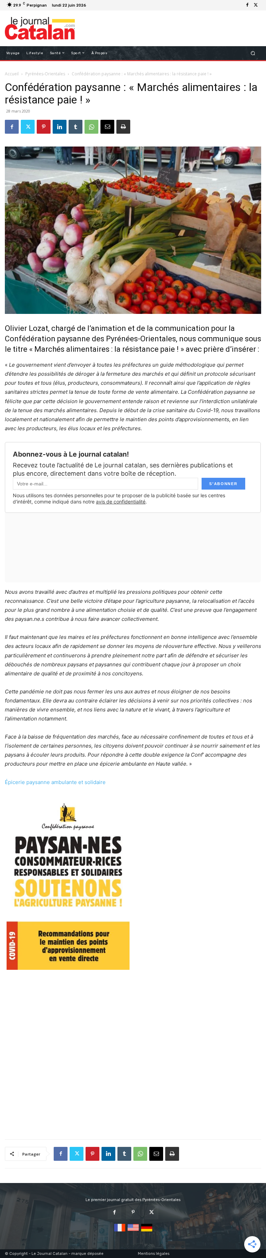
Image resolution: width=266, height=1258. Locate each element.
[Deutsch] (147, 1232)
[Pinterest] (44, 127)
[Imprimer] (123, 127)
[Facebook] (247, 5)
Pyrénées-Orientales (45, 74)
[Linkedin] (59, 127)
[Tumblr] (75, 127)
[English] (133, 1232)
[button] (253, 53)
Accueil (12, 74)
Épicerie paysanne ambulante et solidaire (55, 782)
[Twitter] (255, 5)
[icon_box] (92, 6)
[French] (120, 1232)
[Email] (107, 127)
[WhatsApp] (91, 127)
